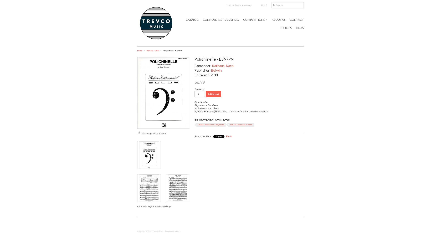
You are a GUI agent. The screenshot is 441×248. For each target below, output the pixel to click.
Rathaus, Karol (152, 51)
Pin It (229, 136)
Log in (229, 5)
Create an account (243, 5)
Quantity (199, 89)
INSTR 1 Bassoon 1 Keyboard (211, 125)
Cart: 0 (264, 5)
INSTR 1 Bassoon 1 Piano (241, 125)
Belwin (216, 70)
